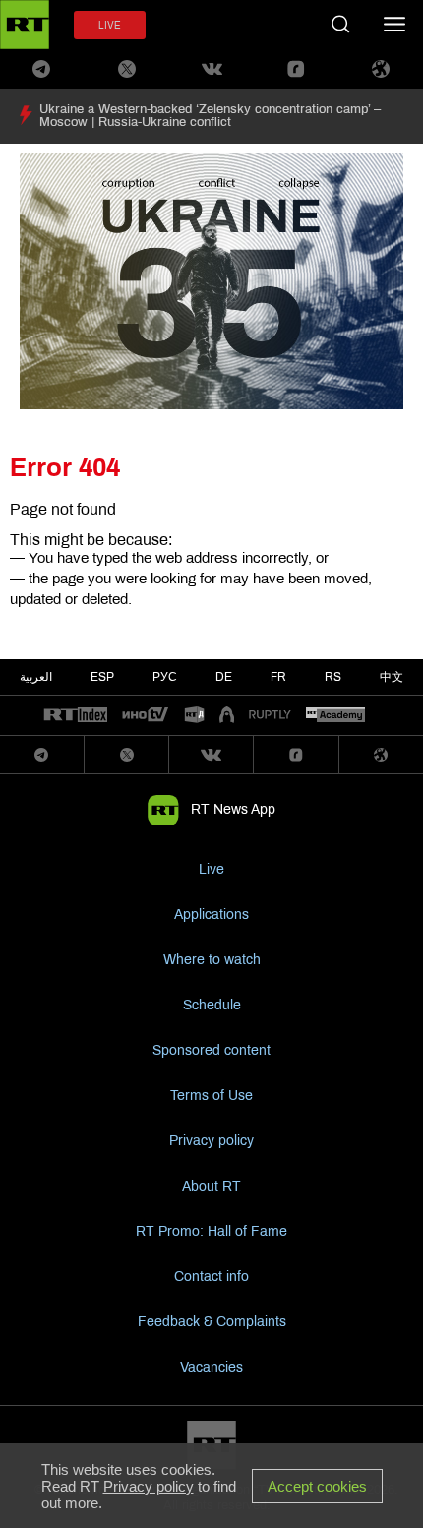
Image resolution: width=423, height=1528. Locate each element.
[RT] (75, 715)
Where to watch (212, 959)
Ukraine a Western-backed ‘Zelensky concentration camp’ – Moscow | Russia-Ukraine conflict (210, 115)
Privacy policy (211, 1140)
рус (164, 677)
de (223, 677)
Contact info (211, 1276)
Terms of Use (211, 1095)
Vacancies (211, 1367)
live (109, 25)
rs (333, 677)
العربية (36, 677)
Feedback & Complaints (212, 1321)
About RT (211, 1186)
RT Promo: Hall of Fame (211, 1231)
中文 (391, 677)
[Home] (24, 24)
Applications (211, 914)
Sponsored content (211, 1050)
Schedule (212, 1005)
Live (211, 869)
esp (102, 677)
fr (278, 677)
